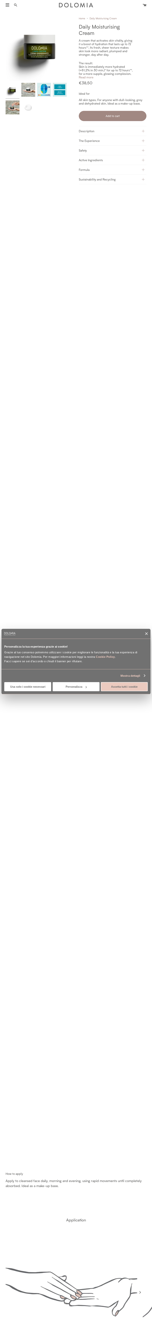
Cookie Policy (105, 656)
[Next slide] (140, 1292)
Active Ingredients (91, 160)
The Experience (89, 140)
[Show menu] (7, 5)
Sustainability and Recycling (97, 179)
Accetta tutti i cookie (124, 686)
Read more (86, 77)
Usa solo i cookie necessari (27, 686)
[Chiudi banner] (146, 633)
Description (86, 131)
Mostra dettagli (130, 675)
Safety (83, 150)
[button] (112, 131)
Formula (84, 169)
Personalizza (74, 686)
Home (82, 18)
